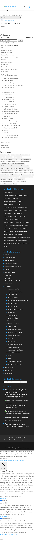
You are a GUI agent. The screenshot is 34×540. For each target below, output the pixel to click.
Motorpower (8, 95)
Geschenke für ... (9, 80)
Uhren (17, 175)
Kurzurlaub (9, 168)
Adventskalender (5, 155)
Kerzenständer (25, 166)
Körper (15, 168)
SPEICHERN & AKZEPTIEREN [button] (8, 534)
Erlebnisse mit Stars (10, 114)
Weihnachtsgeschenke (7, 179)
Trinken (12, 175)
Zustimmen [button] (3, 460)
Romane (4, 60)
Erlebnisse (4, 74)
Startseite (7, 116)
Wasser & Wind (9, 102)
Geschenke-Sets (25, 161)
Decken (3, 157)
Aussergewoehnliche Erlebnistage (15, 85)
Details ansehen (19, 460)
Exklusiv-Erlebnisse (10, 123)
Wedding (4, 48)
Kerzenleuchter (15, 166)
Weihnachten (5, 143)
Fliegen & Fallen (9, 97)
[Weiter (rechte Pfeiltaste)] (2, 539)
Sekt (21, 172)
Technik (31, 172)
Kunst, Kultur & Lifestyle (11, 92)
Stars (25, 172)
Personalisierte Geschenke (9, 57)
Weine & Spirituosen (6, 183)
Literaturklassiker (6, 62)
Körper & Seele (9, 118)
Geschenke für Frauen (11, 137)
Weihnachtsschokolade (20, 181)
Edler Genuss (18, 157)
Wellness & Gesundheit (11, 111)
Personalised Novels (7, 55)
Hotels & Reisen (9, 107)
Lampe (21, 168)
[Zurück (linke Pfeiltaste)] (1, 539)
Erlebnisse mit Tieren (11, 76)
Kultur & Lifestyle (9, 83)
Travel (6, 130)
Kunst (6, 133)
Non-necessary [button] (4, 516)
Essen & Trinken (9, 99)
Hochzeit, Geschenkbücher (9, 69)
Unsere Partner (20, 437)
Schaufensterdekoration (7, 172)
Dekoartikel (10, 157)
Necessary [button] (3, 498)
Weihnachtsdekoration (26, 177)
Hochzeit (4, 67)
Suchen (20, 40)
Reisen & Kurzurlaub (10, 128)
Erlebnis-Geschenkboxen (12, 125)
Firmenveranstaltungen (11, 135)
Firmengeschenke (6, 52)
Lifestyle (27, 168)
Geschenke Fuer (9, 87)
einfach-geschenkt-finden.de (19, 448)
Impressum (24, 440)
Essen (17, 159)
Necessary (5, 501)
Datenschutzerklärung (11, 440)
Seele (16, 172)
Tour (2, 175)
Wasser (8, 177)
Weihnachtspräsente (6, 181)
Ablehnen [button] (11, 460)
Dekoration (4, 145)
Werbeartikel (5, 147)
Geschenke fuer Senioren (12, 78)
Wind (14, 183)
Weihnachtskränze (19, 179)
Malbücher (4, 72)
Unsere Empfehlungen (11, 121)
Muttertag (4, 64)
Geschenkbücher (6, 50)
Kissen (2, 168)
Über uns (10, 437)
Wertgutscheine (9, 90)
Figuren (3, 161)
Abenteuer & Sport (10, 104)
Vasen (2, 177)
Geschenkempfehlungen (17, 163)
